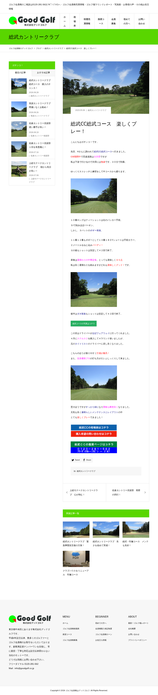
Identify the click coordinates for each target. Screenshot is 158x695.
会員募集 (113, 21)
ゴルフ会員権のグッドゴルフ (21, 48)
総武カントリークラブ (97, 110)
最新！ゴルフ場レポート (138, 623)
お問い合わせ (141, 21)
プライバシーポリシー (137, 640)
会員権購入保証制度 (103, 629)
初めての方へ (127, 21)
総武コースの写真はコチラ (84, 324)
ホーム (65, 21)
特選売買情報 (87, 21)
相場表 (75, 21)
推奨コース (101, 21)
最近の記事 (20, 72)
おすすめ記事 (43, 72)
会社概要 (132, 629)
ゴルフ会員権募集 (70, 640)
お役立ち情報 (100, 640)
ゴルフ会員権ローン (103, 634)
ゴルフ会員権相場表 (71, 629)
